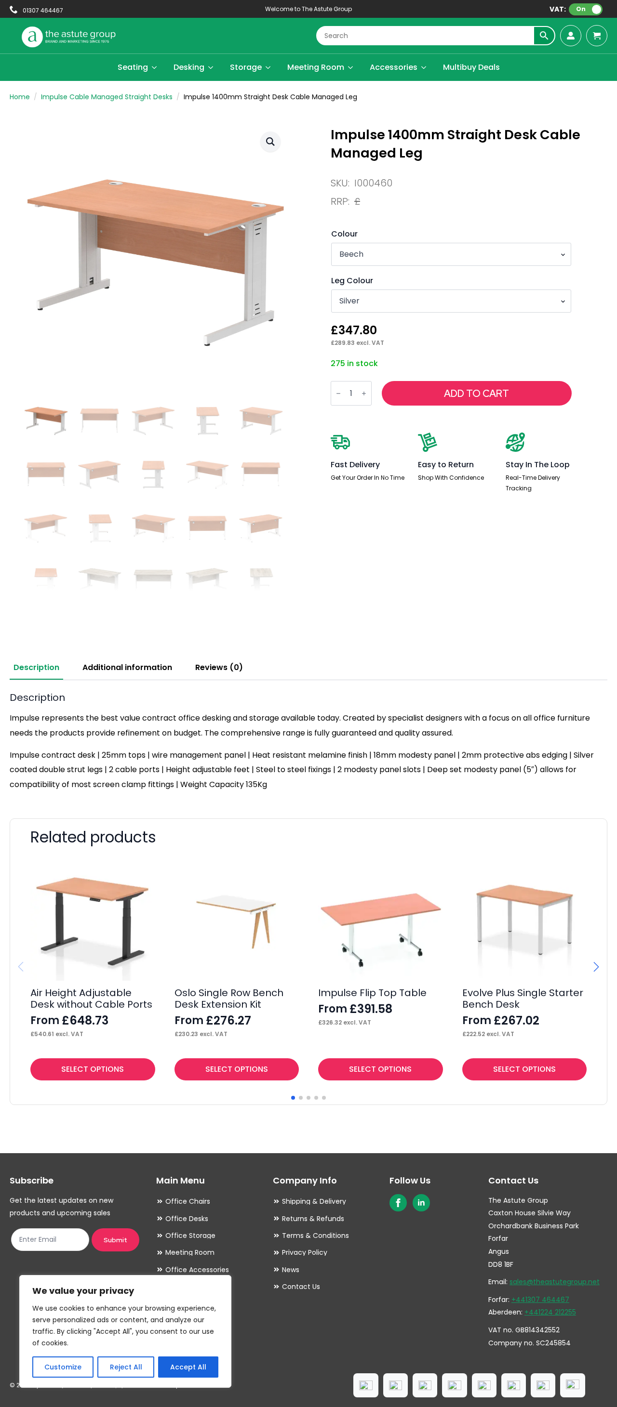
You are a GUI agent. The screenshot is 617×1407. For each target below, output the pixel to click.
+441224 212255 (550, 1312)
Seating (133, 67)
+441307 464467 (540, 1299)
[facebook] (398, 1202)
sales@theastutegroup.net (555, 1282)
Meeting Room (315, 67)
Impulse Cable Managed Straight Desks (107, 97)
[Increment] (364, 394)
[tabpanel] (308, 742)
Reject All (126, 1367)
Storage (246, 67)
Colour (344, 234)
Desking (189, 67)
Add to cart (476, 393)
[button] (270, 141)
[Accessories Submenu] (424, 67)
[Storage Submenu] (268, 67)
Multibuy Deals (471, 67)
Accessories (393, 67)
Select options (92, 1069)
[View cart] (596, 35)
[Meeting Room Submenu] (351, 67)
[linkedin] (421, 1202)
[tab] (36, 668)
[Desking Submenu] (211, 67)
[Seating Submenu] (154, 67)
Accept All (188, 1367)
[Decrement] (338, 394)
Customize (62, 1367)
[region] (125, 1331)
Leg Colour (352, 281)
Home (20, 97)
